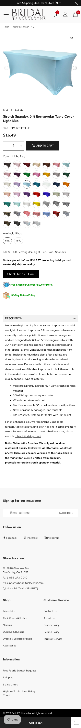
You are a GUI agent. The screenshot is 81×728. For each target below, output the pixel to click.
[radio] (7, 165)
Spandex (60, 252)
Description (13, 318)
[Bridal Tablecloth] (30, 14)
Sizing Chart (10, 684)
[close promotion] (76, 3)
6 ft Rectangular (22, 252)
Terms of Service (52, 638)
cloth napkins (46, 426)
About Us (48, 618)
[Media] (71, 38)
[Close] (76, 722)
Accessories (9, 645)
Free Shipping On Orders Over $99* (38, 3)
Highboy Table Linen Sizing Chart (19, 693)
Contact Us (49, 611)
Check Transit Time (21, 274)
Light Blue (40, 252)
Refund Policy (51, 631)
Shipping (8, 677)
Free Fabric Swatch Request (19, 670)
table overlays (24, 426)
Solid (50, 252)
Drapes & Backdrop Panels (17, 638)
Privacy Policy (51, 625)
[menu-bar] (7, 14)
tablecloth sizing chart (28, 436)
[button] (6, 68)
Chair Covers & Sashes (15, 618)
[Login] (65, 14)
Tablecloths (9, 610)
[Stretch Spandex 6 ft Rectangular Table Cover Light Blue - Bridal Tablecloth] (40, 68)
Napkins (7, 624)
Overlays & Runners (13, 631)
